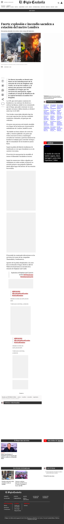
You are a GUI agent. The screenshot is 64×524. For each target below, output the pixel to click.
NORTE (26, 6)
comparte (3, 100)
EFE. (2, 67)
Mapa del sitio (17, 510)
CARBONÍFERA (22, 6)
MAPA (56, 6)
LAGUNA (12, 6)
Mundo (32, 11)
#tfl (25, 275)
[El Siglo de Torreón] (13, 495)
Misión (5, 505)
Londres (24, 397)
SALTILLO (3, 6)
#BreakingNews (17, 293)
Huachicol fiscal (50, 98)
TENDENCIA (51, 102)
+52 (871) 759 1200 (32, 519)
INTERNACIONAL (36, 6)
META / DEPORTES (26, 499)
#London (25, 293)
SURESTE (8, 6)
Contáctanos (7, 509)
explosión (35, 397)
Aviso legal (16, 508)
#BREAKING (16, 291)
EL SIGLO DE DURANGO (45, 497)
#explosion (29, 275)
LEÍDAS (50, 143)
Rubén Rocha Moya (53, 96)
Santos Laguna (52, 97)
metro (19, 397)
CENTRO (16, 6)
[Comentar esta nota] (2, 103)
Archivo (26, 505)
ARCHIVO (52, 6)
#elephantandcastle (26, 277)
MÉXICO (30, 6)
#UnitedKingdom (17, 295)
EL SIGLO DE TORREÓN (36, 497)
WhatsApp (3, 91)
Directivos (6, 507)
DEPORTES (43, 6)
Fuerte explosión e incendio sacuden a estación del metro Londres (54, 472)
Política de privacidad (16, 506)
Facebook (3, 82)
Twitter (3, 86)
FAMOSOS (48, 6)
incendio (30, 397)
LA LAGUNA (7, 498)
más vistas (51, 476)
